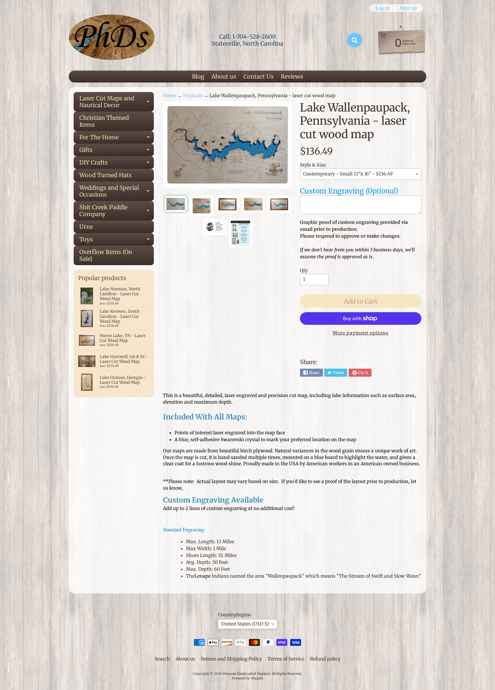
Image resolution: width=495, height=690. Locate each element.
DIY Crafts (116, 164)
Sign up (408, 8)
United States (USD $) (245, 624)
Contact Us (258, 76)
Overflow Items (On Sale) (105, 255)
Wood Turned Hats (105, 175)
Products (193, 95)
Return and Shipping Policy (231, 659)
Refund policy (325, 659)
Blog (198, 76)
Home (169, 95)
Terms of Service (286, 659)
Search (162, 659)
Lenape (203, 576)
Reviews (292, 76)
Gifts (116, 151)
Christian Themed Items (104, 121)
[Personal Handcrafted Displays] (112, 40)
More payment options (360, 333)
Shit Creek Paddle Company (116, 211)
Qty (304, 270)
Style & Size (313, 165)
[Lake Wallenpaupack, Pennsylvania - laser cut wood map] (175, 204)
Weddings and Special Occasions (116, 191)
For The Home (116, 139)
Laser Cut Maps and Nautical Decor (116, 102)
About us (223, 76)
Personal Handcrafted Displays (246, 674)
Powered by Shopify (247, 678)
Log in (383, 8)
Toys (116, 241)
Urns (86, 226)
